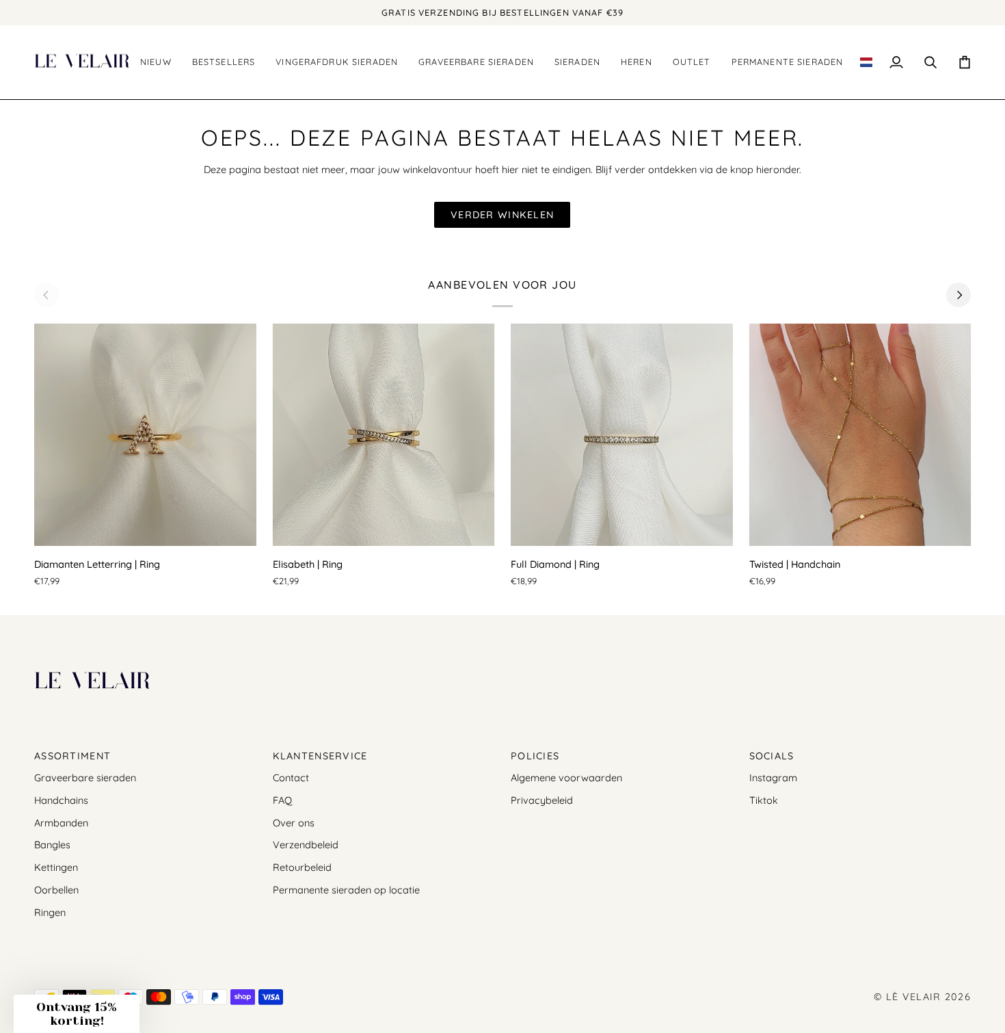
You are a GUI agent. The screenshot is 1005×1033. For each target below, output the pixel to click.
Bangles (52, 844)
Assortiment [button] (72, 756)
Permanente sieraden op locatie (346, 889)
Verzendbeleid (305, 844)
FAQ (282, 800)
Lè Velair (913, 997)
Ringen (50, 912)
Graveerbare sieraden (85, 777)
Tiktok (763, 800)
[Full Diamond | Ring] (622, 435)
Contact (291, 777)
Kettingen (56, 867)
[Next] (958, 295)
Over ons (293, 822)
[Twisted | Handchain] (860, 435)
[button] (224, 62)
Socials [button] (771, 756)
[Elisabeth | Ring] (384, 435)
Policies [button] (535, 756)
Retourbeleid (302, 867)
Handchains (61, 800)
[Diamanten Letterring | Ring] (145, 435)
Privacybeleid (542, 800)
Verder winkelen (502, 215)
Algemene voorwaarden (566, 777)
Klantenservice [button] (320, 756)
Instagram (773, 777)
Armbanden (61, 822)
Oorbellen (56, 889)
